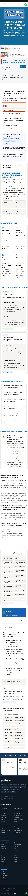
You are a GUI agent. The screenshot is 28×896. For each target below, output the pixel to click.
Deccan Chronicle (18, 810)
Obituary (13, 791)
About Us (5, 871)
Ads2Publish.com (8, 887)
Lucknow (3, 857)
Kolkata (16, 855)
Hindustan (3, 817)
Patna (15, 859)
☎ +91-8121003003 (9, 702)
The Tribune (3, 812)
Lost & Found (6, 791)
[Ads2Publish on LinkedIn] (15, 893)
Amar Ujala (16, 817)
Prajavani (3, 832)
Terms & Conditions (7, 881)
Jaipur (15, 853)
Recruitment (14, 787)
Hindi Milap (3, 819)
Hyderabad (3, 852)
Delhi (15, 848)
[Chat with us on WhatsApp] (25, 4)
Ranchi (15, 861)
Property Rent (6, 789)
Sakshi (15, 821)
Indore (15, 852)
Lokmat (16, 823)
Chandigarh (3, 846)
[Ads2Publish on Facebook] (8, 893)
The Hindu (3, 810)
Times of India (4, 808)
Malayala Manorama (5, 825)
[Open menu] (2, 5)
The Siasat (16, 828)
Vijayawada (3, 863)
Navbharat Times (18, 830)
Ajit (2, 828)
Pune (2, 861)
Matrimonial (6, 787)
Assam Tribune (4, 813)
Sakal (2, 823)
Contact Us (5, 875)
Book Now (23, 66)
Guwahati (16, 850)
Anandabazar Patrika (18, 819)
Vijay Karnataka (4, 834)
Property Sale (22, 787)
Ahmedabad (4, 842)
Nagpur (3, 859)
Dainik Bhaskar (17, 813)
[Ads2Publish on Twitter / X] (12, 893)
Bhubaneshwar (17, 844)
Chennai (16, 846)
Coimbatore (4, 848)
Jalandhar (3, 853)
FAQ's (4, 873)
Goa (2, 850)
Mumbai (16, 857)
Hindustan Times (18, 808)
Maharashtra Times (5, 830)
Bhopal (2, 844)
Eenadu (3, 821)
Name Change (15, 789)
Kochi (2, 855)
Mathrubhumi (17, 825)
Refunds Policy (6, 879)
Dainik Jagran (4, 815)
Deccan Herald (17, 812)
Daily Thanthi (17, 826)
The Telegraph (17, 832)
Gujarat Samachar (5, 826)
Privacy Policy (6, 877)
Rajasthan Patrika (18, 815)
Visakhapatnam (17, 863)
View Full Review (5, 772)
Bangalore (16, 842)
